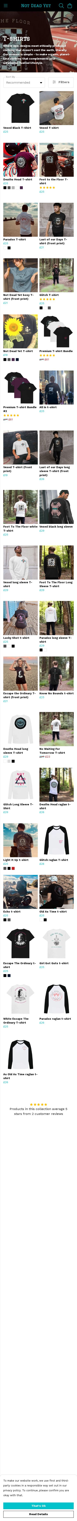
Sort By (10, 77)
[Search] (61, 6)
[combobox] (24, 82)
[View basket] (70, 6)
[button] (41, 82)
